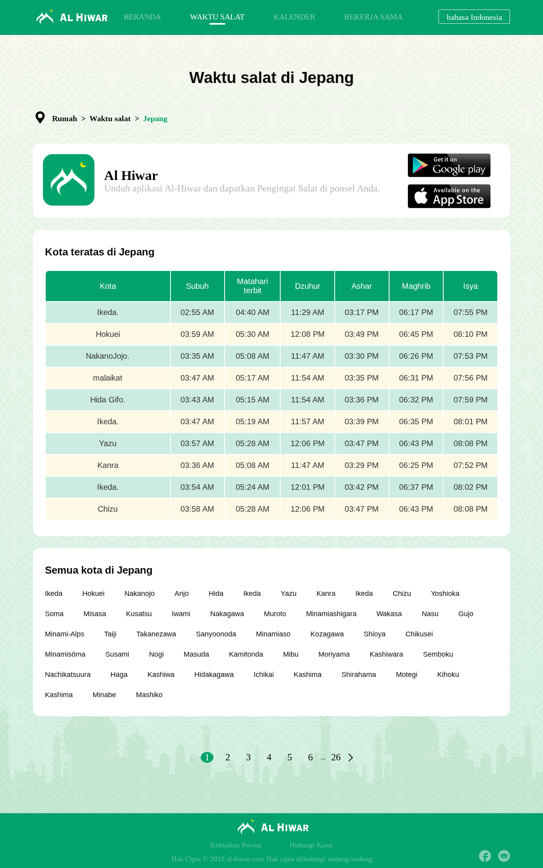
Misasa (94, 614)
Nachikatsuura (68, 675)
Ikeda (53, 593)
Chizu (402, 593)
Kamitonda (246, 654)
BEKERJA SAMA (373, 16)
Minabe (104, 695)
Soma (54, 614)
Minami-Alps (64, 634)
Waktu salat (110, 118)
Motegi (406, 675)
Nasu (430, 614)
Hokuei (93, 593)
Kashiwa (161, 675)
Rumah (64, 118)
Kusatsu (139, 614)
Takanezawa (156, 634)
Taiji (110, 634)
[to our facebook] (485, 856)
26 (336, 757)
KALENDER (294, 16)
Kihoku (448, 675)
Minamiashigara (331, 614)
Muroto (275, 614)
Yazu (289, 593)
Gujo (465, 614)
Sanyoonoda (216, 634)
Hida (216, 593)
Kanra (325, 593)
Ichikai (264, 675)
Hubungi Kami (311, 845)
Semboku (438, 654)
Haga (119, 675)
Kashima (308, 675)
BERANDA (142, 16)
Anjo (182, 593)
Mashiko (149, 695)
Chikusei (419, 634)
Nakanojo (139, 593)
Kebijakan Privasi (236, 845)
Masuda (196, 654)
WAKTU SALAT (217, 16)
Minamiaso (273, 634)
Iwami (181, 614)
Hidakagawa (214, 675)
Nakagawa (227, 614)
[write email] (504, 856)
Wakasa (389, 614)
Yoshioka (445, 593)
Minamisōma (65, 654)
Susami (117, 654)
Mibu (291, 654)
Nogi (156, 654)
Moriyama (334, 654)
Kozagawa (327, 634)
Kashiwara (386, 654)
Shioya (375, 634)
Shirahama (358, 675)
